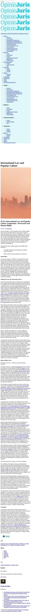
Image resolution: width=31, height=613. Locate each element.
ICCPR (14, 469)
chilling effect (20, 496)
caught (4, 302)
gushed (17, 311)
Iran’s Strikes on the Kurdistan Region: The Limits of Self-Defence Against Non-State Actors (16, 601)
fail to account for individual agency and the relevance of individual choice (14, 438)
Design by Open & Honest (14, 609)
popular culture (14, 565)
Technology (17, 545)
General (7, 543)
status (12, 426)
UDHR (6, 469)
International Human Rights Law (17, 543)
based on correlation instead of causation (19, 435)
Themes (23, 545)
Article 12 (19, 366)
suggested (3, 298)
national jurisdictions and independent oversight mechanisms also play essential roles (15, 525)
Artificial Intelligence (6, 565)
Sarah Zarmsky (5, 586)
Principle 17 (11, 449)
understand (3, 387)
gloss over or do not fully (23, 385)
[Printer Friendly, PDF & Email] (6, 537)
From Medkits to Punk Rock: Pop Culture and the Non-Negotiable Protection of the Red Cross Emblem (17, 606)
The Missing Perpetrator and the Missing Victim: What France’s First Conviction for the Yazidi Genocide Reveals (16, 594)
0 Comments (9, 228)
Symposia (12, 545)
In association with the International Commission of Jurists (14, 33)
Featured (3, 543)
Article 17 (23, 368)
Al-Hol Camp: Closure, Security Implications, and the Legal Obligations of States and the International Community (16, 598)
